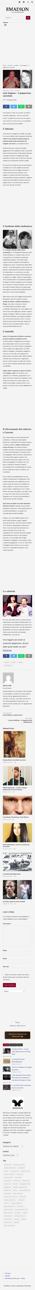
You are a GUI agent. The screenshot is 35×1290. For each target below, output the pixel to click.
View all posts (7, 688)
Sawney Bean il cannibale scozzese (14, 760)
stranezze (7, 1222)
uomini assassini (9, 1225)
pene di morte (8, 1209)
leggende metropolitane (20, 1187)
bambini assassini (18, 1164)
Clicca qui (7, 650)
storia (16, 1219)
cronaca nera (8, 1177)
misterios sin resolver (10, 1196)
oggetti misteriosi (9, 1206)
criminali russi (25, 1171)
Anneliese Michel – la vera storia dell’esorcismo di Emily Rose (21, 1051)
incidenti (7, 1184)
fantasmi (17, 1180)
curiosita (18, 1177)
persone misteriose (21, 1209)
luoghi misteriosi (24, 1190)
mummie (22, 1196)
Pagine (20, 1044)
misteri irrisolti (17, 1193)
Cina (6, 1171)
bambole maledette (10, 1167)
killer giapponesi (8, 665)
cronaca (20, 1174)
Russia (17, 1212)
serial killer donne (19, 1216)
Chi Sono (8, 1273)
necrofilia (21, 1200)
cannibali (17, 90)
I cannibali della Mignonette (11, 874)
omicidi (20, 1206)
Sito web (6, 966)
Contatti (7, 1276)
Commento (7, 923)
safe (25, 1212)
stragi (23, 1219)
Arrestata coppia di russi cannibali (14, 901)
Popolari (6, 1044)
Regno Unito (8, 1212)
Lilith (15, 100)
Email (5, 958)
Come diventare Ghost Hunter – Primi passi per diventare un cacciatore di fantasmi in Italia (22, 1077)
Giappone (20, 662)
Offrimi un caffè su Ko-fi (17, 1026)
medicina (7, 1193)
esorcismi (7, 1180)
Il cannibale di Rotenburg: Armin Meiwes (16, 817)
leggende (7, 1187)
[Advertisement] (17, 44)
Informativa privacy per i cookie (15, 1278)
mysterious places (9, 1200)
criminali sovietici (9, 1174)
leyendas (7, 1190)
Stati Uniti (8, 1219)
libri (15, 1190)
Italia (15, 1184)
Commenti (13, 1044)
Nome (5, 950)
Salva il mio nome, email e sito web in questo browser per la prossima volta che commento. (16, 977)
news (6, 1203)
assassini (6, 662)
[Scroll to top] (32, 1287)
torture (16, 1222)
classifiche (14, 1171)
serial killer (8, 1216)
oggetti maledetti (16, 1203)
